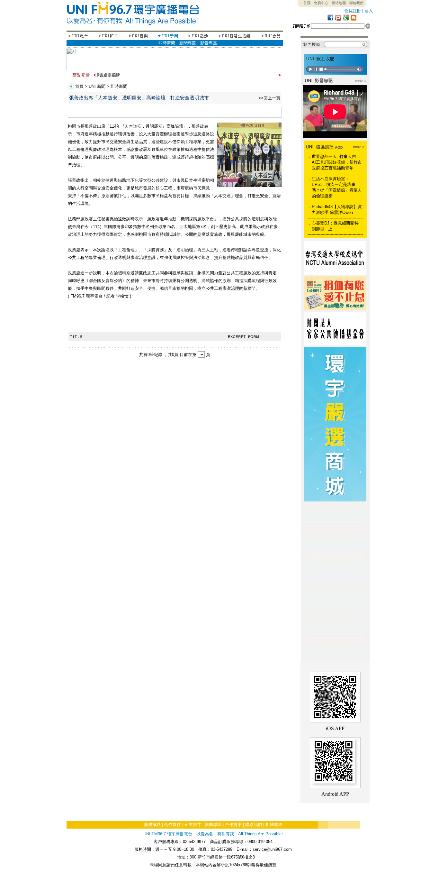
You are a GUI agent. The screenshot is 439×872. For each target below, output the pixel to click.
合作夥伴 (172, 824)
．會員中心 (319, 3)
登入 (368, 10)
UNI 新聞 (97, 86)
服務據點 (152, 824)
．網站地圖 (337, 3)
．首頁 (305, 3)
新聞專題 (187, 43)
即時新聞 (166, 43)
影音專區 (208, 43)
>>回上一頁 (269, 98)
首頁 (79, 86)
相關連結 (273, 824)
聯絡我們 (253, 824)
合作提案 (233, 824)
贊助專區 (213, 824)
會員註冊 (352, 10)
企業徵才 (192, 824)
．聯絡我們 (354, 3)
